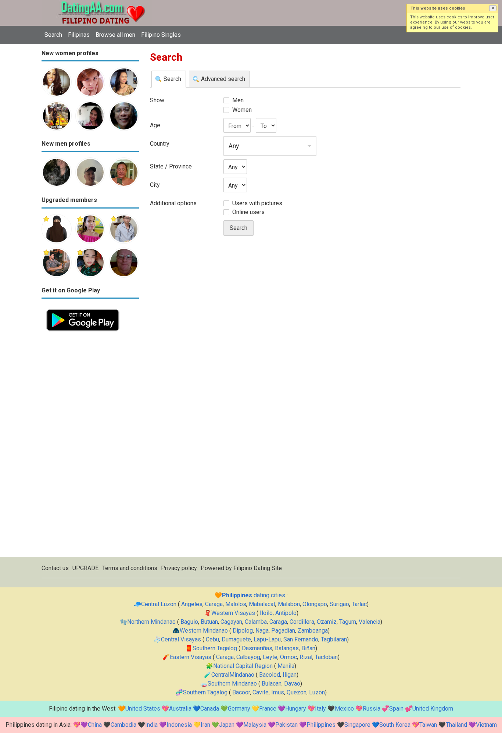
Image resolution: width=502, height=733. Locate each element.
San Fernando (300, 639)
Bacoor (241, 692)
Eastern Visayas (190, 657)
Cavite (260, 692)
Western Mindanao (204, 630)
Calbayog (248, 657)
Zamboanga (313, 630)
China (95, 724)
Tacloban (326, 657)
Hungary (295, 708)
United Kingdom (432, 708)
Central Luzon (158, 604)
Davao (292, 683)
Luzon (317, 692)
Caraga (214, 604)
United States (142, 708)
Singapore (357, 724)
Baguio (189, 621)
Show (157, 100)
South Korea (394, 724)
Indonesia (179, 724)
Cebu (212, 639)
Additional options (173, 203)
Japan (226, 724)
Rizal (306, 657)
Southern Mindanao (232, 683)
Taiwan (428, 724)
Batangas (287, 648)
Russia (371, 708)
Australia (180, 708)
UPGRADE (85, 568)
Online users (248, 212)
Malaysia (254, 724)
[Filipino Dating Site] (97, 4)
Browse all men (115, 34)
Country (159, 143)
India (151, 724)
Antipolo (286, 612)
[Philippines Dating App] (83, 308)
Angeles (191, 604)
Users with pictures (257, 203)
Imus (277, 692)
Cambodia (123, 724)
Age (155, 125)
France (267, 708)
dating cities (253, 595)
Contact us (55, 568)
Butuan (209, 621)
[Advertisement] (90, 446)
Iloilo (266, 612)
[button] (492, 8)
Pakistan (286, 724)
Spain (396, 708)
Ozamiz (327, 621)
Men (238, 100)
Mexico (344, 708)
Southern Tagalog (215, 648)
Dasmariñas (257, 648)
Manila (285, 665)
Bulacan (272, 683)
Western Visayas (233, 612)
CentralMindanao (232, 674)
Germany (239, 708)
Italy (320, 708)
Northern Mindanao (151, 621)
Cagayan (231, 621)
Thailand (456, 724)
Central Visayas (181, 639)
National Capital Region (243, 665)
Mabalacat (262, 604)
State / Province (171, 166)
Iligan (290, 674)
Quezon (296, 692)
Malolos (235, 604)
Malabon (289, 604)
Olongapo (314, 604)
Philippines (321, 724)
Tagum (347, 621)
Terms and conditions (129, 568)
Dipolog (243, 630)
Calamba (256, 621)
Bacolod (269, 674)
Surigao (339, 604)
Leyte (270, 657)
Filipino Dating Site (257, 568)
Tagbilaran (334, 639)
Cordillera (302, 621)
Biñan (308, 648)
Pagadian (283, 630)
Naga (262, 630)
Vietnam (486, 724)
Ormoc (288, 657)
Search (53, 34)
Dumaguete (236, 639)
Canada (209, 708)
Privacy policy (179, 568)
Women (242, 109)
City (155, 184)
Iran (205, 724)
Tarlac (359, 604)
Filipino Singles (161, 34)
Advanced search (223, 78)
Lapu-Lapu (267, 639)
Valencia (369, 621)
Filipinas (79, 34)
